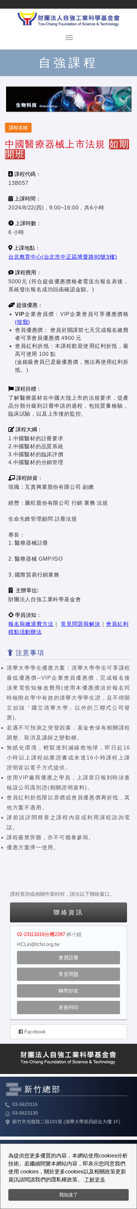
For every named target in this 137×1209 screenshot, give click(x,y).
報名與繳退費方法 (31, 624)
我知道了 (68, 1194)
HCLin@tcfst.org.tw (38, 944)
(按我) (22, 322)
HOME (68, 17)
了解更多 (94, 1179)
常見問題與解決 (80, 624)
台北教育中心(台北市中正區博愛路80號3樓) (62, 257)
